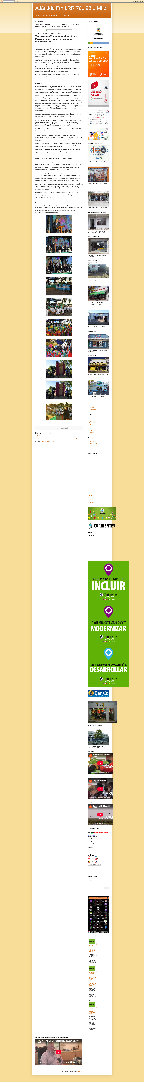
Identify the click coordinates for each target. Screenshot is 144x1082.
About (90, 880)
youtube (91, 504)
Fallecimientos (92, 409)
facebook (91, 428)
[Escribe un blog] (62, 428)
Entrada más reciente (40, 438)
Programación (92, 422)
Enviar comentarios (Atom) (48, 441)
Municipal (91, 410)
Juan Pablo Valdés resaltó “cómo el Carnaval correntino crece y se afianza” (93, 1008)
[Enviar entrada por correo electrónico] (58, 428)
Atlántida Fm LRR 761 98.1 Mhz (70, 8)
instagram (91, 432)
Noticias (91, 440)
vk (89, 500)
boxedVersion (92, 417)
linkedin (91, 498)
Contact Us (91, 882)
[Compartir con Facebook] (65, 428)
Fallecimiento (92, 407)
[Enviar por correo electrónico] (60, 428)
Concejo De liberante (94, 443)
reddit (90, 495)
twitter (90, 430)
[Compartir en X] (63, 428)
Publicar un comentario (42, 435)
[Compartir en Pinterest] (67, 428)
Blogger (80, 1071)
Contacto (91, 424)
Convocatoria (92, 405)
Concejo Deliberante (93, 404)
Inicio (60, 438)
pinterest (91, 433)
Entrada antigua (78, 438)
